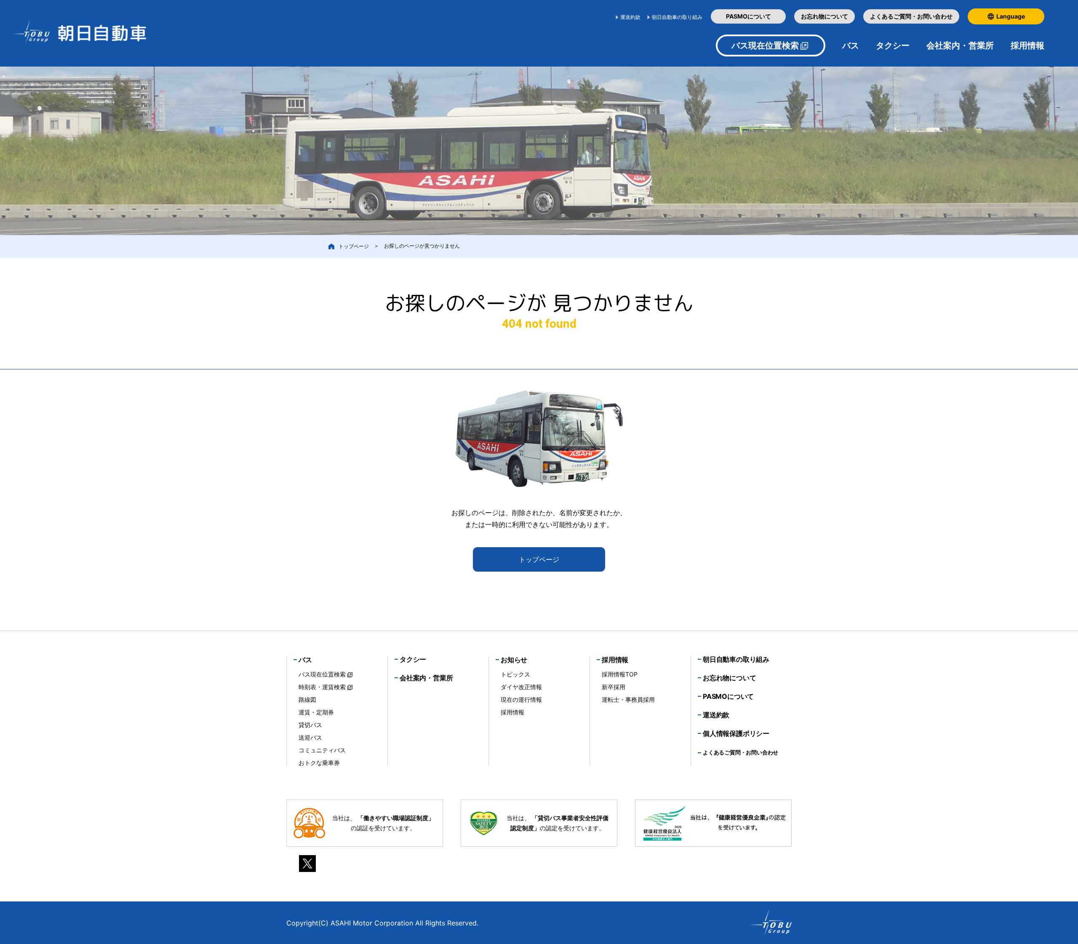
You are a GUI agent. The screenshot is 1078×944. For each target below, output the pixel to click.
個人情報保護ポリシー (736, 733)
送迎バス (310, 737)
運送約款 (630, 17)
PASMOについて (748, 16)
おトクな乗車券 (319, 762)
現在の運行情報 (521, 699)
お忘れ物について (824, 16)
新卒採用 (613, 686)
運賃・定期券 (316, 712)
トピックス (515, 674)
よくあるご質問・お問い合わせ (911, 16)
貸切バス (310, 724)
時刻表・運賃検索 (322, 686)
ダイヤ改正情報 (521, 686)
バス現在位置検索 (765, 45)
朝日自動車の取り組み (677, 17)
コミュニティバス (322, 750)
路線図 (307, 699)
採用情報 (512, 712)
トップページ (539, 559)
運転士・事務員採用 (628, 699)
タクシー (893, 45)
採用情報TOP (620, 674)
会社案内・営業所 (960, 45)
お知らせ (514, 659)
